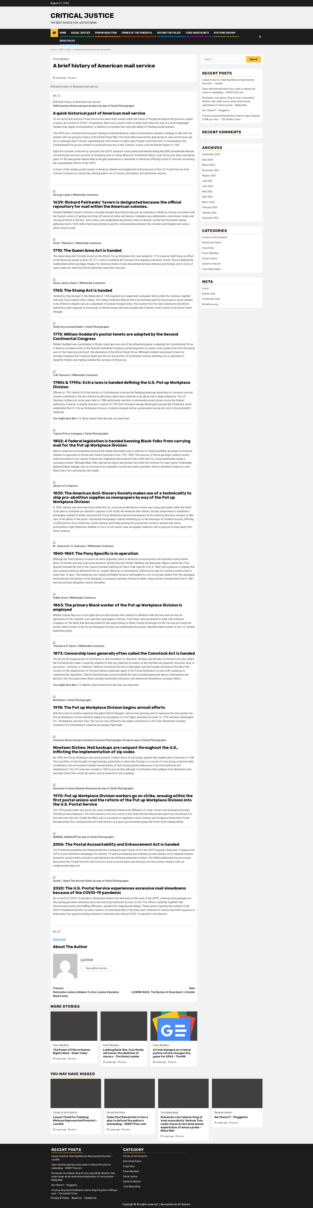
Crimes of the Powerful (136, 32)
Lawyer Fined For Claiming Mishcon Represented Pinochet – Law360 (75, 1121)
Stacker (113, 169)
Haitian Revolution (115, 451)
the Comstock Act (63, 662)
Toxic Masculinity (197, 32)
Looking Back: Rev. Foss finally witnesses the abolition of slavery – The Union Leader (123, 1053)
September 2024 (211, 154)
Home (63, 32)
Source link (59, 939)
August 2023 (209, 175)
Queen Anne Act (67, 256)
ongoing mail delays (129, 906)
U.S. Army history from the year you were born (103, 418)
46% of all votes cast (133, 910)
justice (73, 78)
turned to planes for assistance (101, 717)
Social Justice (80, 32)
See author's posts (96, 968)
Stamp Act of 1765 (99, 296)
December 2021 (210, 217)
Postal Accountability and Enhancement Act (82, 850)
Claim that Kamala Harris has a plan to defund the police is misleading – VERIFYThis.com (127, 1121)
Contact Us (90, 1198)
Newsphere (167, 1204)
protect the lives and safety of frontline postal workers (143, 126)
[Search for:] (224, 59)
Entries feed (208, 293)
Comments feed (211, 298)
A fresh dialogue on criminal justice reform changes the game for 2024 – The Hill (172, 1053)
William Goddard (62, 344)
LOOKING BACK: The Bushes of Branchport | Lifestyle (163, 990)
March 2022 (208, 202)
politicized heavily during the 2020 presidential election (162, 151)
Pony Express (76, 559)
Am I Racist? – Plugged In (216, 110)
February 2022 (209, 207)
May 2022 (207, 191)
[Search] (260, 37)
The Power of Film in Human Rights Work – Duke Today (71, 1051)
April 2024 (207, 159)
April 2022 (207, 196)
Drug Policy (67, 40)
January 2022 (209, 212)
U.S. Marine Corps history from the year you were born (108, 684)
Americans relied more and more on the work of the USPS (126, 898)
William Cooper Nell (64, 615)
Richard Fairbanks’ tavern (67, 212)
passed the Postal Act (171, 404)
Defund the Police (169, 32)
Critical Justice (82, 16)
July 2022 (207, 180)
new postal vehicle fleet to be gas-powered (93, 159)
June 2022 (207, 186)
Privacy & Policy (60, 1198)
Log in (205, 288)
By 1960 (57, 757)
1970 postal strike (68, 810)
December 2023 (210, 170)
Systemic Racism (224, 32)
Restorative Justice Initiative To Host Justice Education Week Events (86, 992)
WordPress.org (210, 304)
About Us (76, 1198)
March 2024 (208, 164)
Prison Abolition (106, 32)
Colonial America (118, 133)
